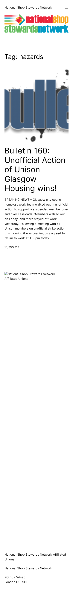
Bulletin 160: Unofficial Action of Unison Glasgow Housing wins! (35, 169)
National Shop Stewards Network (28, 7)
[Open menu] (66, 7)
